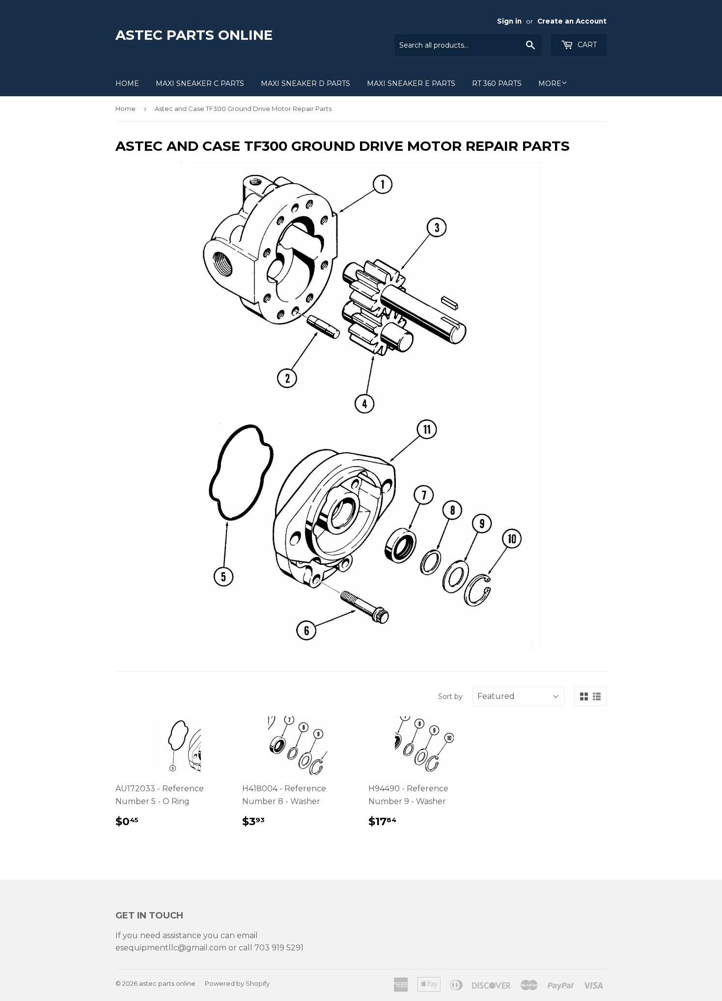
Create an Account (572, 21)
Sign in (509, 21)
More (549, 83)
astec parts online (194, 35)
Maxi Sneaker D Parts (305, 83)
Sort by (450, 696)
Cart (586, 44)
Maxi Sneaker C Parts (200, 83)
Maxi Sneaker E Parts (411, 83)
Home (127, 83)
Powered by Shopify (237, 983)
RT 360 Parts (497, 83)
